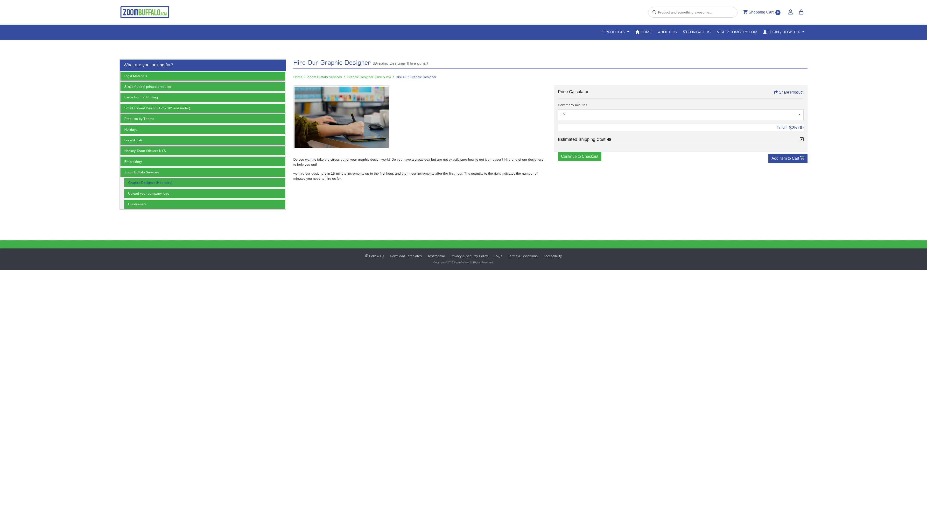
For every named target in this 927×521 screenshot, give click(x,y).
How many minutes (572, 105)
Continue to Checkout (579, 156)
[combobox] (681, 115)
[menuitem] (615, 32)
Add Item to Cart (786, 158)
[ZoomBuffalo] (144, 12)
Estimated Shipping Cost (581, 139)
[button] (608, 139)
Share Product (791, 92)
